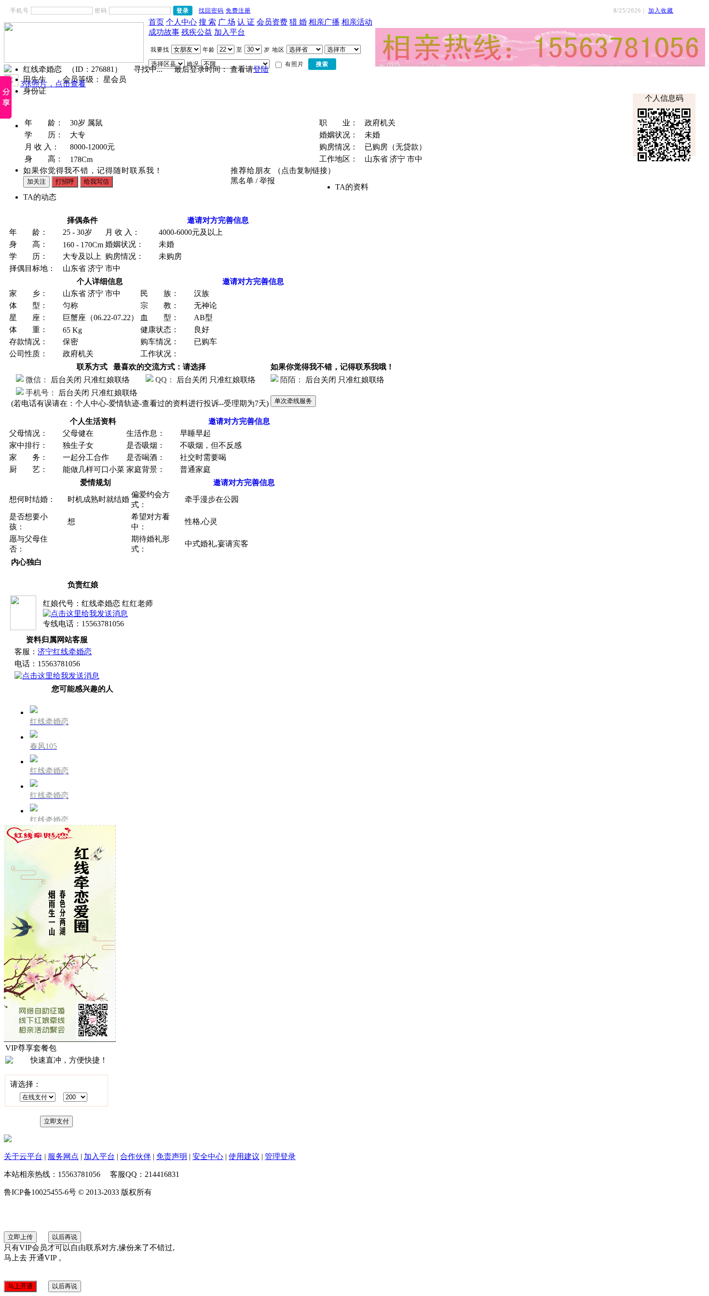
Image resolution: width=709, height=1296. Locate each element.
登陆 (261, 69)
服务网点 (63, 1156)
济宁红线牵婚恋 (65, 652)
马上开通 (20, 1286)
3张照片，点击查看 (53, 84)
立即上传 (20, 1237)
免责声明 (171, 1156)
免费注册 (238, 10)
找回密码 (211, 10)
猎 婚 (298, 22)
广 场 (226, 22)
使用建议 (244, 1156)
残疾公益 (196, 32)
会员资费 (272, 22)
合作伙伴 (135, 1156)
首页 (156, 22)
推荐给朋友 (251, 170)
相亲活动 (356, 22)
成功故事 (164, 32)
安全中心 (207, 1156)
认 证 (246, 22)
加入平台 (229, 32)
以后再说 (64, 1237)
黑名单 (242, 180)
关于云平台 (23, 1156)
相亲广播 (324, 22)
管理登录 (280, 1156)
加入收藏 (660, 10)
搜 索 (207, 22)
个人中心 (181, 22)
